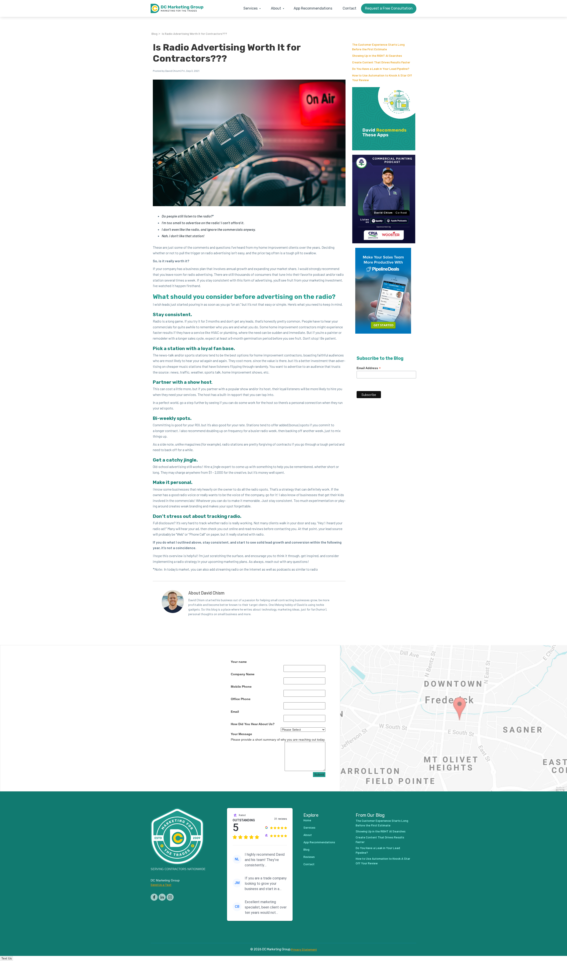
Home (307, 820)
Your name (239, 662)
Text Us (6, 958)
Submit (319, 774)
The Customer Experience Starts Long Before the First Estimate (382, 823)
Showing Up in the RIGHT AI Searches (377, 55)
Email (235, 711)
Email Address (369, 368)
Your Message (241, 734)
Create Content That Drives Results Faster (381, 62)
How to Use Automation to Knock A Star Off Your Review (383, 861)
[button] (251, 8)
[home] (177, 8)
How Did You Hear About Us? (253, 724)
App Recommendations (313, 8)
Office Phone (240, 699)
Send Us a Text (161, 885)
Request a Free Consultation (389, 8)
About (307, 835)
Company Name (242, 674)
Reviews (309, 857)
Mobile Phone (241, 686)
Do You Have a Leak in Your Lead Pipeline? (380, 68)
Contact (349, 8)
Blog (154, 33)
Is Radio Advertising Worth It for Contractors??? (194, 33)
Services (309, 827)
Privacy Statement (304, 949)
